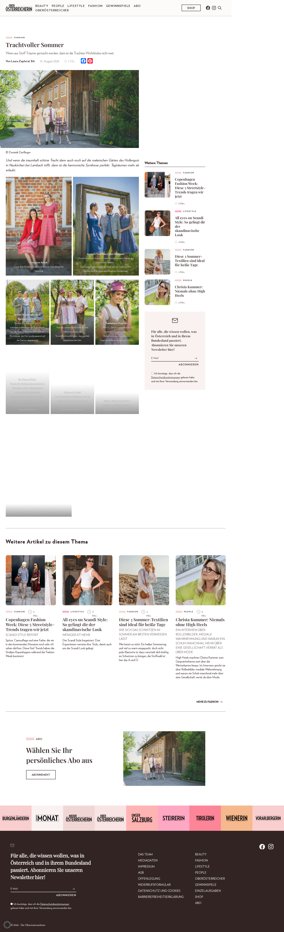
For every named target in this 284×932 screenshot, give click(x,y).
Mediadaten (148, 860)
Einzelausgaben (208, 891)
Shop (191, 8)
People (58, 6)
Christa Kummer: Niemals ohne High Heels (190, 291)
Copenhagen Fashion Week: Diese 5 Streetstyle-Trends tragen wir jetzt (190, 187)
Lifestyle (76, 6)
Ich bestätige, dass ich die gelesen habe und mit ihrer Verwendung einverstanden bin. (174, 377)
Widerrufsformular (154, 884)
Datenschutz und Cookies (159, 891)
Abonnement (41, 775)
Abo (137, 6)
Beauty (41, 6)
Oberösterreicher (52, 10)
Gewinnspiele (118, 6)
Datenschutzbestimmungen (165, 377)
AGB (141, 872)
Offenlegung (149, 878)
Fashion (95, 6)
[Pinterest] (90, 61)
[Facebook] (83, 61)
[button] (7, 925)
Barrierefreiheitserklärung (161, 897)
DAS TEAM (145, 854)
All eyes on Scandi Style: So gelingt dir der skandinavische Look (190, 226)
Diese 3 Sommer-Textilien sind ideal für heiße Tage (190, 260)
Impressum (146, 866)
